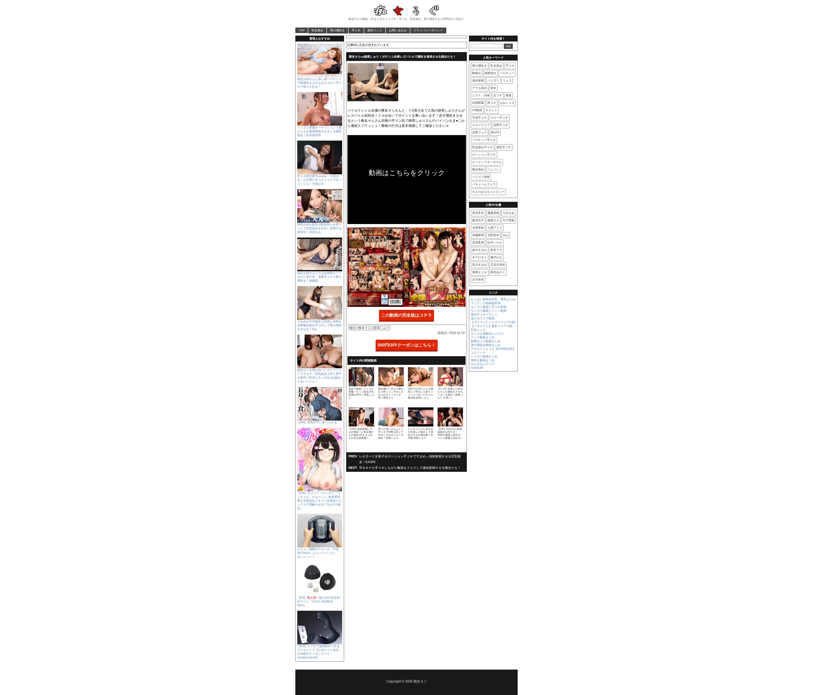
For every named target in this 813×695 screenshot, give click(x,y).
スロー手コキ (499, 117)
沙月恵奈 (478, 279)
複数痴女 (490, 73)
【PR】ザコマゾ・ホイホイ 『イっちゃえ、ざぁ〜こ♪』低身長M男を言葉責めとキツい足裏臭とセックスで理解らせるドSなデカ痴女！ (319, 500)
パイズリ (493, 80)
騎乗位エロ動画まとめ (486, 341)
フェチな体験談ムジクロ (487, 333)
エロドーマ (478, 352)
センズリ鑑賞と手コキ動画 (488, 307)
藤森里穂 (493, 213)
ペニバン (493, 169)
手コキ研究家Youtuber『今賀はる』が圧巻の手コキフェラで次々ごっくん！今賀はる (319, 179)
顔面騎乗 (478, 102)
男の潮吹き (337, 30)
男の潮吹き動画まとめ (486, 345)
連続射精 (478, 80)
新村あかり (497, 272)
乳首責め (317, 30)
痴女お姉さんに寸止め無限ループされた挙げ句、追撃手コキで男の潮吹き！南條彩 (319, 276)
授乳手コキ (503, 147)
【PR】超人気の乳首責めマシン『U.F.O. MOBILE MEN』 (318, 601)
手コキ (356, 30)
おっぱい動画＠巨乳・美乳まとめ (493, 299)
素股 (509, 95)
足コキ (497, 95)
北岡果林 (478, 227)
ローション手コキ (484, 154)
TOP (302, 30)
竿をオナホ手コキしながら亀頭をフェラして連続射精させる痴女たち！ (410, 467)
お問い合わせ (398, 30)
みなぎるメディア (483, 364)
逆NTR (494, 132)
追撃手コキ (500, 125)
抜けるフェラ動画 (483, 318)
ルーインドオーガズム (487, 162)
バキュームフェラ (484, 184)
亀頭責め (478, 169)
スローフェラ (481, 125)
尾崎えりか (479, 272)
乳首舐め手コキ (482, 147)
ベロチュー (507, 73)
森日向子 (478, 220)
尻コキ (491, 102)
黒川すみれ (479, 264)
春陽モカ (493, 220)
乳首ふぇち (478, 329)
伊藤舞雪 (478, 235)
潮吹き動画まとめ (483, 360)
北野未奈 (493, 235)
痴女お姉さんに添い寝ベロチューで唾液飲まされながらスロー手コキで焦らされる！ (319, 82)
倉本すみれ (479, 250)
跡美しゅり (381, 328)
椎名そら (364, 328)
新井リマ (496, 250)
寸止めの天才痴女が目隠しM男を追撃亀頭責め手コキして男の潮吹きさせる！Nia (319, 325)
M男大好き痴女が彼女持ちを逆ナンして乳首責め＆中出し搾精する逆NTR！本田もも (319, 228)
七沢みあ (508, 213)
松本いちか (494, 242)
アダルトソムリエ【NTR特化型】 (493, 348)
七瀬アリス (494, 227)
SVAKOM (477, 368)
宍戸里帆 (508, 220)
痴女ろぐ (420, 681)
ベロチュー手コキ (484, 139)
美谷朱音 (478, 213)
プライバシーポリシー (428, 30)
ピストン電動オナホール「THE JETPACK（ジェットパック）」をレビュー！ (318, 552)
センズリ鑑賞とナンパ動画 (488, 310)
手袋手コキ (479, 117)
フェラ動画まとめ (483, 337)
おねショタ (507, 102)
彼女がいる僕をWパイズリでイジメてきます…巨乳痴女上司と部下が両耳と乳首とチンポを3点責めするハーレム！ (319, 375)
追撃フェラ (479, 132)
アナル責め (479, 88)
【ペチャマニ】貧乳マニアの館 (491, 326)
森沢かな (496, 257)
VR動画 (477, 110)
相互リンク (374, 30)
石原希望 (478, 242)
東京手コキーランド (484, 314)
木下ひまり (479, 257)
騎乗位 (476, 73)
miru (506, 235)
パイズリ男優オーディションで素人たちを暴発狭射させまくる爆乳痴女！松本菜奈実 (319, 131)
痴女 (352, 328)
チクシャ (491, 110)
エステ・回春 (481, 95)
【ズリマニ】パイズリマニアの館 (493, 322)
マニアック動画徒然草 (486, 303)
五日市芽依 (497, 264)
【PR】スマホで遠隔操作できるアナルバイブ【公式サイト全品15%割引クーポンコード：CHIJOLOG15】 (318, 651)
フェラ (507, 80)
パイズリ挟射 (481, 177)
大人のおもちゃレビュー (488, 191)
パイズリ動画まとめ (484, 356)
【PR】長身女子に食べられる (317, 422)
